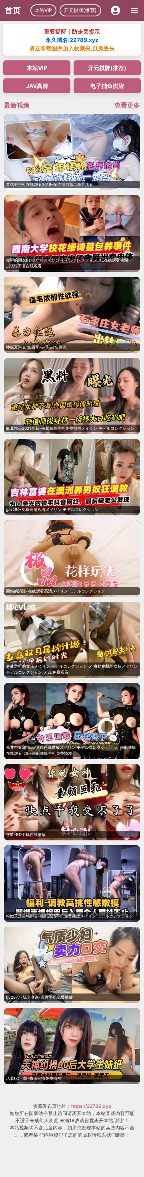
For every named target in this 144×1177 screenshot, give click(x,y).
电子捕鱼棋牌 (107, 85)
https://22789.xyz (91, 1106)
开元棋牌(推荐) (80, 10)
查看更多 (127, 105)
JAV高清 (37, 85)
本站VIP (43, 10)
